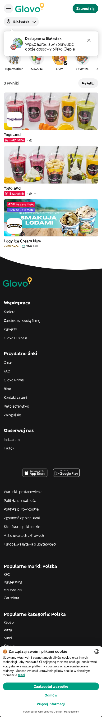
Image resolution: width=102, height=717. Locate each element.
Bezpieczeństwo (16, 406)
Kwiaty (9, 646)
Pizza (8, 630)
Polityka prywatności (20, 500)
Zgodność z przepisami (22, 518)
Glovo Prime (14, 380)
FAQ (7, 371)
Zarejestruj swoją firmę (22, 320)
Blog (7, 389)
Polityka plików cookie (21, 509)
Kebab (9, 622)
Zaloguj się (12, 415)
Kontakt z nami (15, 397)
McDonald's (13, 590)
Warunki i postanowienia (23, 492)
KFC (7, 574)
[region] (51, 60)
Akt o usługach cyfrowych (24, 535)
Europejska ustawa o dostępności (30, 544)
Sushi (8, 638)
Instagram (12, 439)
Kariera (9, 312)
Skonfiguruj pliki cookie (22, 527)
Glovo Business (15, 338)
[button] (14, 60)
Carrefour (11, 598)
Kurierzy (10, 329)
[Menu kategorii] (8, 8)
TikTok (9, 448)
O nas (8, 362)
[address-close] (89, 40)
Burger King (13, 582)
